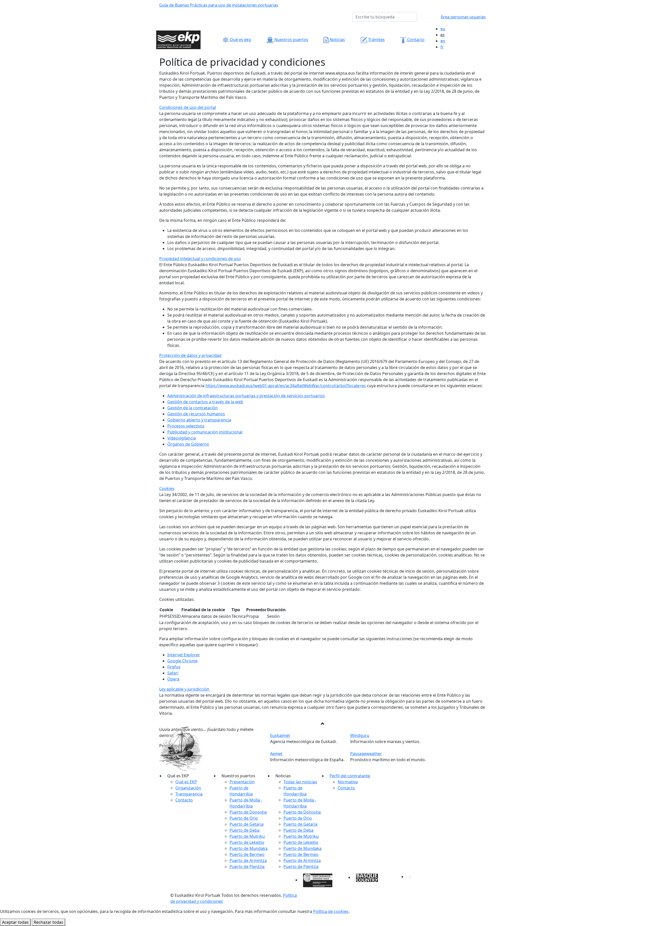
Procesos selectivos (186, 426)
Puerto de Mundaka (249, 848)
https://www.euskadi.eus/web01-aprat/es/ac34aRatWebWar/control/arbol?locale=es (285, 385)
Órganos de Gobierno (188, 444)
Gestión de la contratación (192, 408)
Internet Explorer (183, 655)
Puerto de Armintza (248, 860)
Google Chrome (182, 661)
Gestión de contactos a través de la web (205, 402)
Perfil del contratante (350, 776)
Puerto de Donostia (248, 812)
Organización (188, 788)
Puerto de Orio (244, 818)
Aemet (276, 753)
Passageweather (366, 753)
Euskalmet (280, 735)
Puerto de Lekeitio (247, 842)
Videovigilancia (181, 438)
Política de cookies (330, 911)
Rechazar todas (48, 922)
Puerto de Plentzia (247, 866)
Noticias (337, 39)
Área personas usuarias (463, 17)
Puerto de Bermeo (247, 854)
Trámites (376, 39)
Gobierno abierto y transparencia (199, 420)
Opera (173, 679)
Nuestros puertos (290, 39)
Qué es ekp (240, 39)
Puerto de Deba (245, 830)
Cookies (166, 488)
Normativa (348, 782)
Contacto (415, 39)
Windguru (359, 735)
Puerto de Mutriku (247, 836)
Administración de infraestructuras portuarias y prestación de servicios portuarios (246, 395)
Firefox (173, 667)
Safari (172, 673)
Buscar (426, 17)
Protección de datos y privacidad (190, 355)
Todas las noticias (300, 782)
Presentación (242, 782)
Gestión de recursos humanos (196, 414)
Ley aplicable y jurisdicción (184, 689)
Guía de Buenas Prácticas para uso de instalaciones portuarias (218, 5)
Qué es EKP (186, 782)
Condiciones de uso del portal (187, 107)
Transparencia (189, 794)
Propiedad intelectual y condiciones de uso (200, 258)
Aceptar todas (15, 922)
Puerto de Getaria (247, 824)
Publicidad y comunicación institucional (204, 432)
